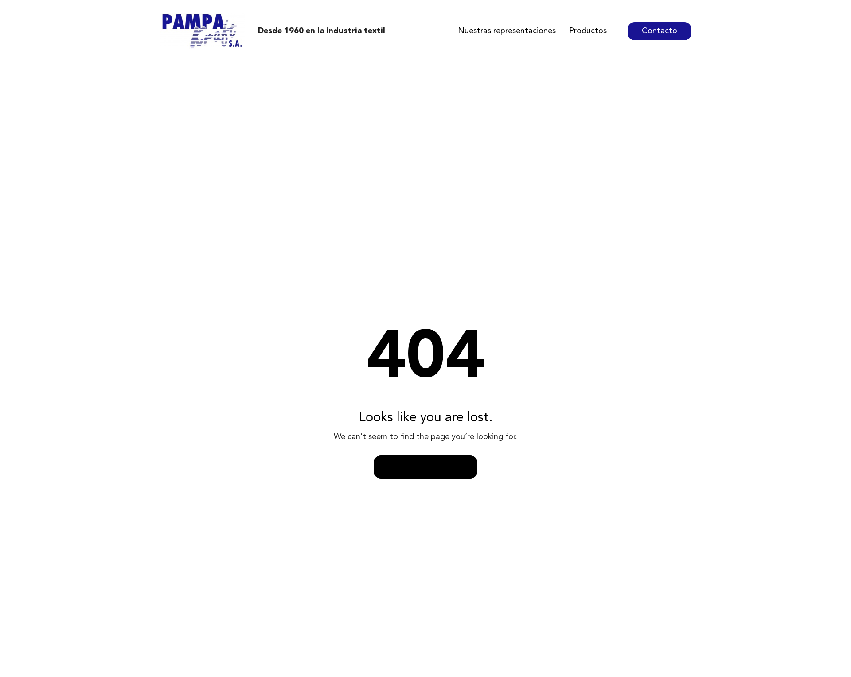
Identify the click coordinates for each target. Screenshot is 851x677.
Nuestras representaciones (507, 31)
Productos (588, 31)
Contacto (659, 31)
